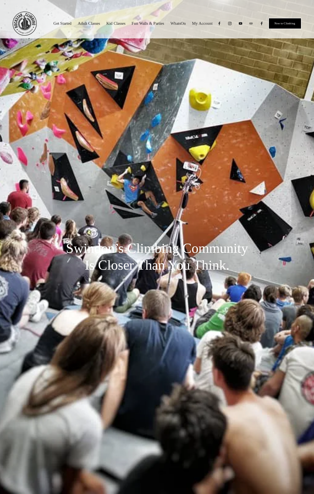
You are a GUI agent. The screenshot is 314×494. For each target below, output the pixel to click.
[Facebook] (219, 23)
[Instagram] (230, 23)
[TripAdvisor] (251, 23)
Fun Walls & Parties (148, 23)
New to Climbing (284, 23)
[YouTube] (240, 23)
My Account (202, 23)
